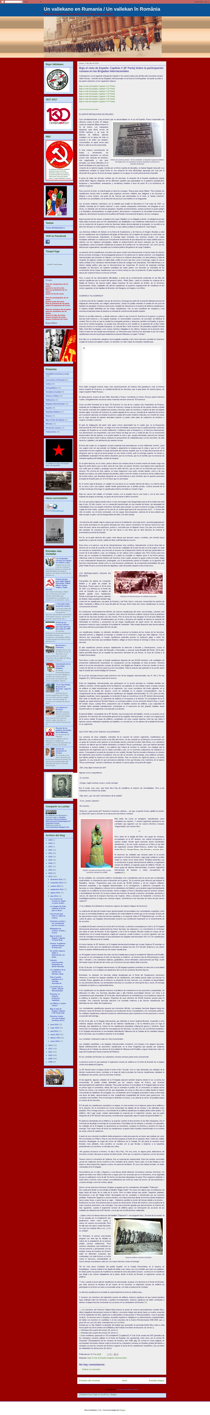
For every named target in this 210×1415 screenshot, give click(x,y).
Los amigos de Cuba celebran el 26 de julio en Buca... (58, 908)
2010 (50, 1055)
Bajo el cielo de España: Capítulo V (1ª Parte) (97, 86)
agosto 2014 (55, 893)
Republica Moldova (53, 412)
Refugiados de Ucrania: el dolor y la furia (58, 931)
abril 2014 (54, 1031)
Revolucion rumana (53, 428)
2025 (50, 840)
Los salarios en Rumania (61, 708)
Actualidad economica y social (57, 374)
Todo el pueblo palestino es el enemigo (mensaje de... (56, 980)
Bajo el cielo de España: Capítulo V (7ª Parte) (97, 101)
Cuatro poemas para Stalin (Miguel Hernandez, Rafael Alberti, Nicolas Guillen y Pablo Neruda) (58, 584)
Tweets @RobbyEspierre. (55, 228)
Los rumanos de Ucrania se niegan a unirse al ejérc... (58, 901)
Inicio (124, 1380)
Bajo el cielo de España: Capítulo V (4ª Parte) (97, 94)
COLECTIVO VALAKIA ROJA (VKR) (88, 109)
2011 (50, 1052)
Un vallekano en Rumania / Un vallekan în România (102, 9)
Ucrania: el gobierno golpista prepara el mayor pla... (58, 945)
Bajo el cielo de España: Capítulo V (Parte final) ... (57, 938)
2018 (50, 863)
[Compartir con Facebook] (115, 1354)
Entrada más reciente (89, 1380)
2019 (50, 860)
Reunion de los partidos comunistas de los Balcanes (63, 730)
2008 (50, 1062)
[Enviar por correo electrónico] (108, 1354)
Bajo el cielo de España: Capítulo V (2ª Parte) (97, 89)
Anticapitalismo (51, 388)
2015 (50, 873)
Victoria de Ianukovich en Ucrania (61, 751)
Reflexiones (50, 400)
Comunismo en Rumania (55, 380)
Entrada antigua (156, 1380)
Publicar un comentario (91, 1369)
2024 (50, 843)
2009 (50, 1059)
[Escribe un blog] (110, 1354)
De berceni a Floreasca (61, 646)
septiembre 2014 (57, 889)
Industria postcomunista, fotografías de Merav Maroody (57, 963)
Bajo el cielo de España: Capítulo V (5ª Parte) (97, 96)
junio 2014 (54, 1024)
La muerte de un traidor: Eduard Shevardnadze (56, 989)
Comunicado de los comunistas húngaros (63, 666)
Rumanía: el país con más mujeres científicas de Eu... (58, 1018)
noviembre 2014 (56, 883)
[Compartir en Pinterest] (117, 1354)
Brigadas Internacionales (117, 1358)
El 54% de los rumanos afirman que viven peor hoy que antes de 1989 (63, 626)
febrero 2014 (55, 1038)
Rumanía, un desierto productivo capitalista (55, 997)
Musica (48, 416)
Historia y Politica (52, 396)
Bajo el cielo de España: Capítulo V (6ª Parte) (97, 99)
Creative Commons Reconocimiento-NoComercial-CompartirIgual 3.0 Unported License (58, 820)
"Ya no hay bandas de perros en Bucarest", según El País (63, 688)
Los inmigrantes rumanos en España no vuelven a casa (63, 561)
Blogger (122, 1410)
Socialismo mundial (53, 392)
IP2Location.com (58, 511)
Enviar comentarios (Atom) (127, 1389)
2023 (50, 847)
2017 (50, 866)
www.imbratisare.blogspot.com (57, 827)
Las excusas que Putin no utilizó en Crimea (57, 916)
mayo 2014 (55, 1028)
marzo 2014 (55, 1034)
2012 (50, 1049)
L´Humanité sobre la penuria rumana (63, 605)
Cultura (48, 384)
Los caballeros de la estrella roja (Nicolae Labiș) (57, 972)
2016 (50, 870)
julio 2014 (54, 896)
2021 (50, 853)
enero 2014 (55, 1041)
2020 (50, 857)
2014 (50, 876)
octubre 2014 (55, 886)
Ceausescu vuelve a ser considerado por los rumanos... (58, 923)
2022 (50, 850)
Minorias (49, 424)
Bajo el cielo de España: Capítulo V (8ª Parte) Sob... (58, 1011)
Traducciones (51, 432)
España (49, 408)
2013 (50, 1045)
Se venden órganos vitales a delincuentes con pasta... (57, 954)
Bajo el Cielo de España (97, 1358)
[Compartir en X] (113, 1354)
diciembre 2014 (56, 879)
